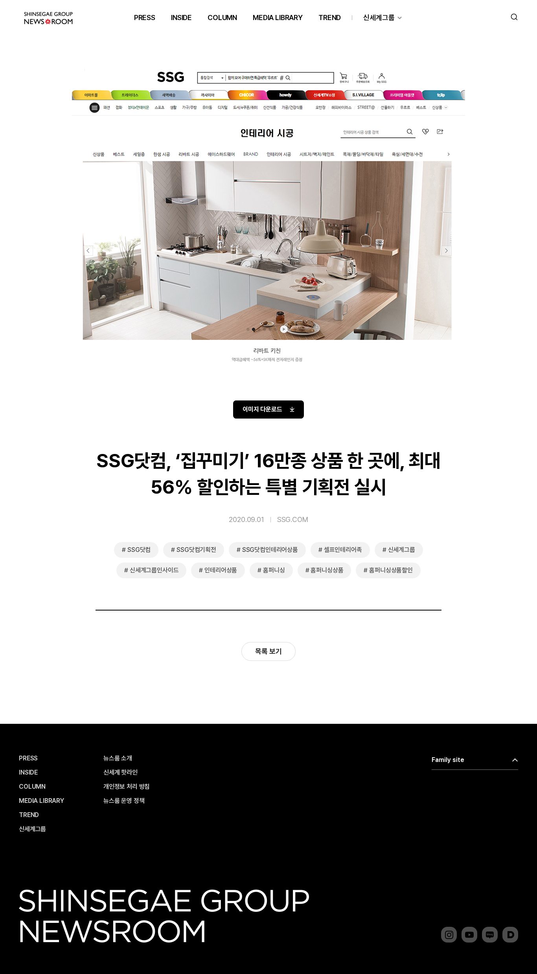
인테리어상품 (220, 570)
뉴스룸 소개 (117, 758)
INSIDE (181, 17)
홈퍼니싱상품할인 (391, 570)
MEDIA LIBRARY (278, 17)
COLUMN (222, 17)
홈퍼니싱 (274, 570)
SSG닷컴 (139, 549)
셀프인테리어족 (343, 549)
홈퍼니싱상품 (327, 570)
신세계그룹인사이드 (154, 570)
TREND (329, 17)
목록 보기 (268, 651)
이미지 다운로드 (262, 409)
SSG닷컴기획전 (196, 549)
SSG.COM (292, 519)
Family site (448, 760)
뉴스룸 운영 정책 (124, 801)
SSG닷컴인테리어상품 (270, 549)
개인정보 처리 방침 (126, 787)
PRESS (144, 17)
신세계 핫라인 (120, 772)
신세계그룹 (379, 17)
